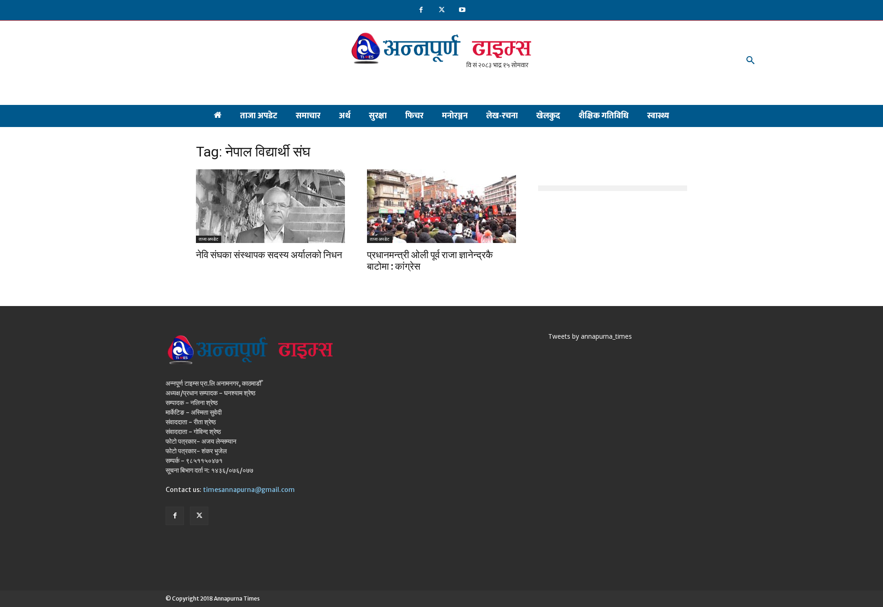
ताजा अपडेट (208, 239)
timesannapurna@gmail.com (249, 490)
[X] (442, 10)
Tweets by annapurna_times (590, 336)
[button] (751, 61)
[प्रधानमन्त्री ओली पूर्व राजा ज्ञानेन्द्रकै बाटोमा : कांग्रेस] (441, 206)
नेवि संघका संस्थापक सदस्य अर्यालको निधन (269, 255)
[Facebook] (421, 10)
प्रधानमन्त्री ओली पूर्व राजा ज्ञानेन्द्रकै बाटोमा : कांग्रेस (430, 260)
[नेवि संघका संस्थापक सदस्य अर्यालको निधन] (270, 206)
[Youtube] (462, 10)
